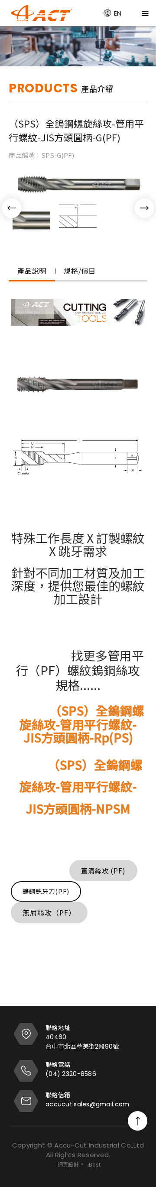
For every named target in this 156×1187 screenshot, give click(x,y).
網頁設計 (68, 1164)
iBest (94, 1164)
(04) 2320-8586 (71, 1073)
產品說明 (31, 270)
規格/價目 (80, 270)
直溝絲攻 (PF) (103, 870)
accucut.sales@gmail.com (87, 1104)
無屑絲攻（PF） (49, 912)
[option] (78, 46)
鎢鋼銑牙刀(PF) (46, 891)
